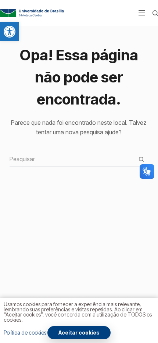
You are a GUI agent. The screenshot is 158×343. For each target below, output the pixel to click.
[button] (9, 31)
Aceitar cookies (79, 332)
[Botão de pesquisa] (141, 159)
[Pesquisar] (155, 13)
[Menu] (142, 13)
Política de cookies (25, 332)
